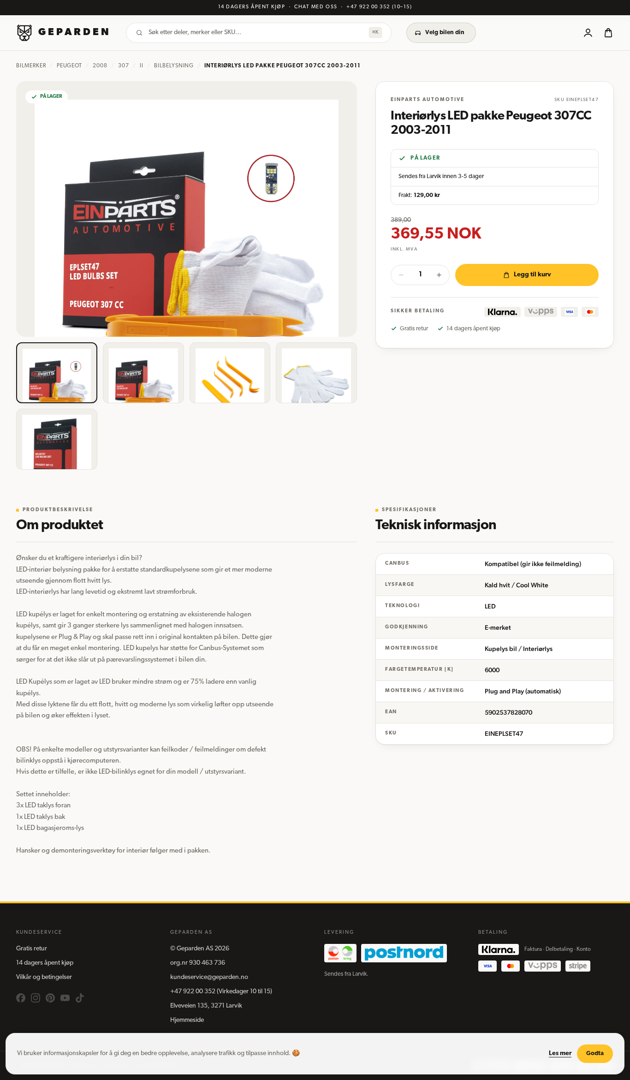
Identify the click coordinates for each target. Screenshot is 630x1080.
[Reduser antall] (401, 275)
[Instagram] (35, 997)
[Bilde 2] (143, 372)
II (141, 66)
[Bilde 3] (230, 372)
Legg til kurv (532, 274)
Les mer (560, 1053)
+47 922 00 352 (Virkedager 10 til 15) (221, 991)
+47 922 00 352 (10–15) (379, 7)
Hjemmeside (187, 1020)
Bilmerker (31, 66)
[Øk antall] (439, 275)
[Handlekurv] (608, 32)
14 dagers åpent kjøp (44, 963)
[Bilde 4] (316, 372)
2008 (100, 66)
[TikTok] (79, 997)
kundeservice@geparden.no (209, 977)
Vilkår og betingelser (44, 977)
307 (123, 66)
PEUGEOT (70, 66)
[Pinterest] (50, 997)
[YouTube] (65, 997)
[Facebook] (20, 997)
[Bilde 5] (56, 439)
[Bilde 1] (56, 372)
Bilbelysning (174, 66)
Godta (595, 1053)
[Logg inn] (588, 32)
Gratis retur (31, 948)
